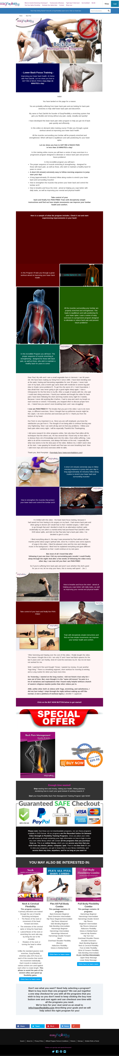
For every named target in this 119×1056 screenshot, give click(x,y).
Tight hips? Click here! (73, 3)
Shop (107, 4)
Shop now (69, 5)
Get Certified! (86, 3)
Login (115, 4)
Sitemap (80, 1041)
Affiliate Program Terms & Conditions (57, 1041)
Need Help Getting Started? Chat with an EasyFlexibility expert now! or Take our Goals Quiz (56, 10)
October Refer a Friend (92, 1041)
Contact (61, 5)
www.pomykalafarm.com (72, 452)
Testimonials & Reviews (57, 3)
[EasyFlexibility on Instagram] (65, 1052)
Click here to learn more (30, 979)
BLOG (93, 3)
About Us (29, 1041)
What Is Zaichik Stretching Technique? (36, 3)
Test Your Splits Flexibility (32, 5)
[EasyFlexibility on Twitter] (53, 1052)
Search (22, 1041)
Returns (72, 1041)
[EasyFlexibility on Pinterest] (61, 1052)
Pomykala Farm (56, 452)
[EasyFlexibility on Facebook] (57, 1052)
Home (20, 15)
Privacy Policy (39, 1041)
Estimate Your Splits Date (49, 5)
